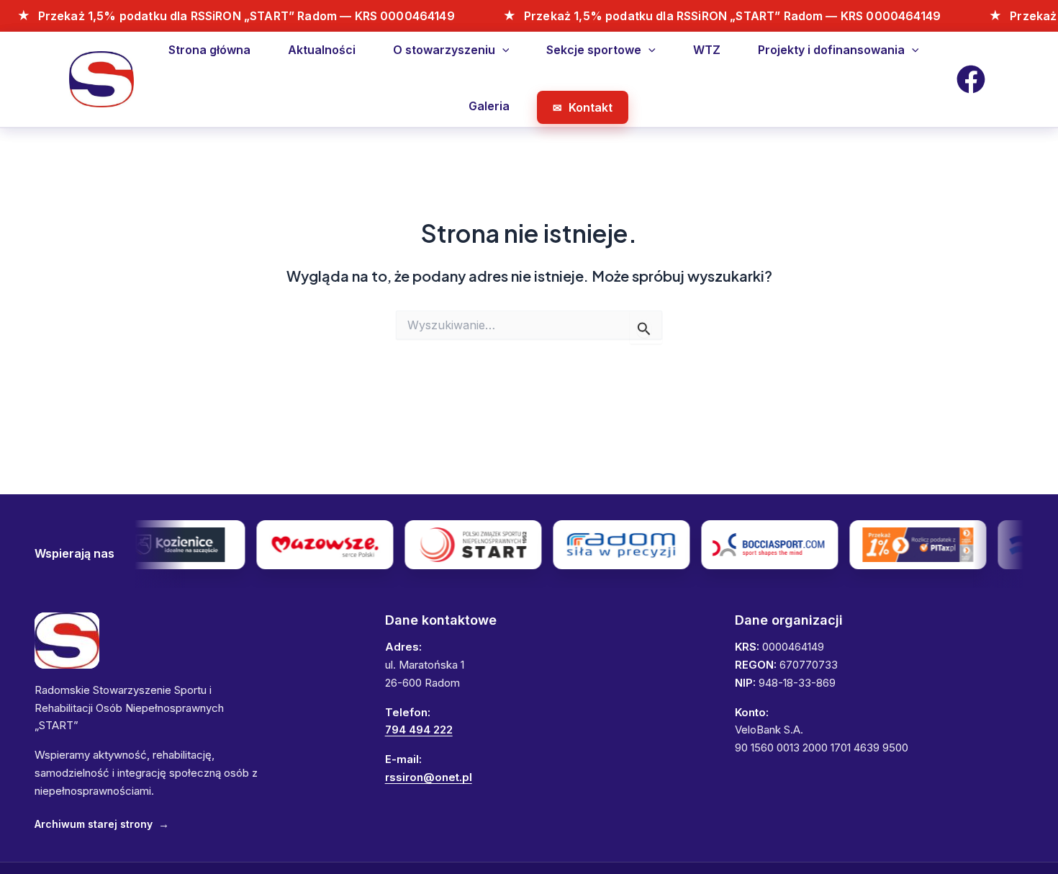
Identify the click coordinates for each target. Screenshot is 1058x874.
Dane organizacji (789, 620)
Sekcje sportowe (593, 50)
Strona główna (209, 50)
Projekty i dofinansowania (831, 50)
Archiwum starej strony (102, 824)
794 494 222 (419, 729)
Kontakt (590, 107)
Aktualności (322, 50)
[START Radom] (67, 640)
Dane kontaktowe (441, 620)
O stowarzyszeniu (444, 50)
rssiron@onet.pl (428, 777)
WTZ (706, 50)
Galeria (489, 106)
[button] (502, 50)
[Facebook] (971, 79)
